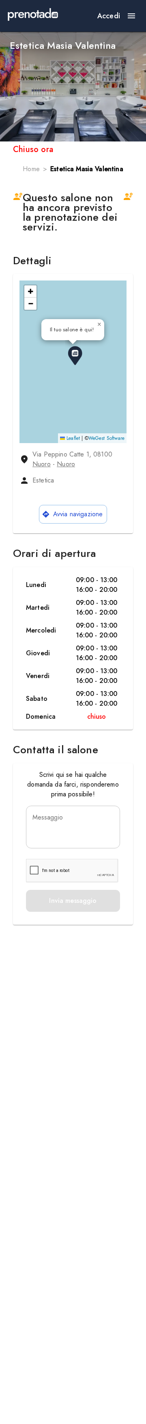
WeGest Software (106, 438)
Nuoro (41, 464)
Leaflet (72, 438)
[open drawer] (131, 16)
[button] (75, 356)
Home (31, 169)
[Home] (32, 16)
